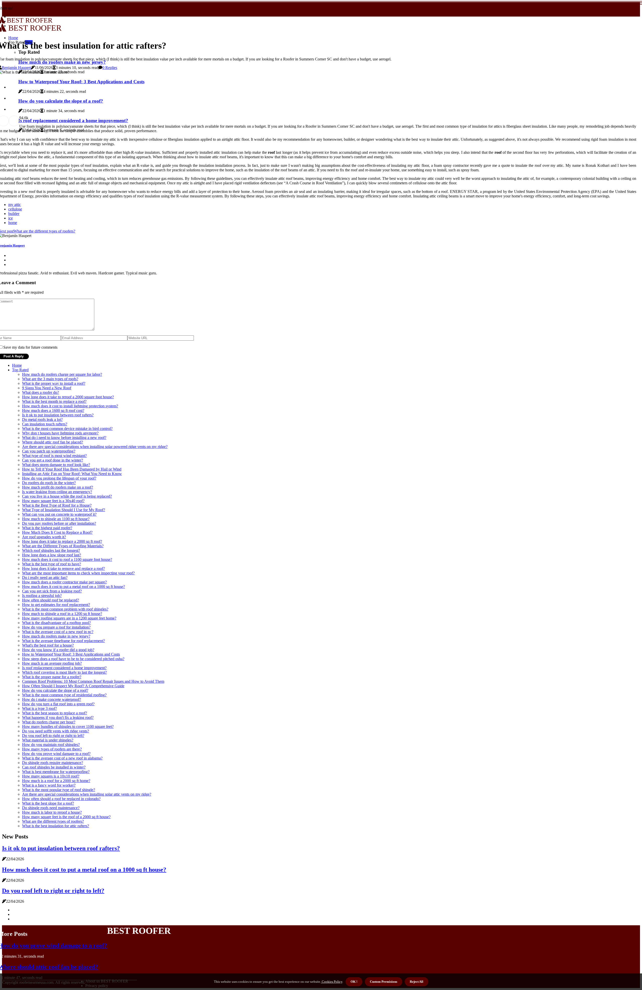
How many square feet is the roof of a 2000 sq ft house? (66, 817)
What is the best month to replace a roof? (54, 401)
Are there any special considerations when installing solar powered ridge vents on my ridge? (95, 446)
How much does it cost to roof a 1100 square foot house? (67, 559)
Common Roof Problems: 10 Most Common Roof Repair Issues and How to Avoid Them (93, 681)
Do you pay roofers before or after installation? (59, 523)
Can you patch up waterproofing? (48, 451)
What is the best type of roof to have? (51, 564)
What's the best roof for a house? (48, 645)
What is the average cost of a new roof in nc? (57, 632)
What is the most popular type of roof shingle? (58, 790)
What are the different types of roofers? (53, 821)
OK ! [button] (354, 981)
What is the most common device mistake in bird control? (67, 428)
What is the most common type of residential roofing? (64, 695)
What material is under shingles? (47, 740)
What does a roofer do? (40, 392)
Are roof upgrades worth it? (44, 537)
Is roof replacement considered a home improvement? (64, 668)
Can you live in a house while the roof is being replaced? (67, 496)
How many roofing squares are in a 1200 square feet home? (69, 618)
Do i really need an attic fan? (44, 577)
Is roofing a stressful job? (42, 595)
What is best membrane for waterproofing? (56, 772)
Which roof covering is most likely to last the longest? (64, 672)
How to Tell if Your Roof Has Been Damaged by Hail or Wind (71, 469)
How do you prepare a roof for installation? (56, 627)
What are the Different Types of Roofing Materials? (63, 546)
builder (13, 213)
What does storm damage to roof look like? (56, 465)
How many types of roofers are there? (52, 749)
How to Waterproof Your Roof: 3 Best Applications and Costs (71, 654)
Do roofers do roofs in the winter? (49, 483)
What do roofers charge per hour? (48, 722)
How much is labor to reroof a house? (52, 812)
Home (17, 365)
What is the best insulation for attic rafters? (55, 826)
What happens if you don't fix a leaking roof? (58, 717)
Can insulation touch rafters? (44, 424)
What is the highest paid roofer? (47, 528)
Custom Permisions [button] (383, 981)
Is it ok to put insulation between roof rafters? (58, 415)
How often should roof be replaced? (50, 600)
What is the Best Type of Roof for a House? (57, 505)
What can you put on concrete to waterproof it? (59, 514)
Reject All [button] (416, 981)
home (12, 222)
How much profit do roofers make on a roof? (57, 487)
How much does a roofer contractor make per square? (64, 582)
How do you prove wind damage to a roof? (56, 753)
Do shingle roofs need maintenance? (50, 808)
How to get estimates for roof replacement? (56, 604)
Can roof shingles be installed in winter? (54, 767)
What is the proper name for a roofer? (51, 677)
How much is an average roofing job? (52, 663)
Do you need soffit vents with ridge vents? (55, 731)
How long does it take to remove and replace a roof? (63, 568)
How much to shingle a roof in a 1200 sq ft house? (62, 614)
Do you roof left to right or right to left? (53, 735)
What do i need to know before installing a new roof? (64, 437)
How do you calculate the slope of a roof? (55, 690)
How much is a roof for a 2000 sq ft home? (56, 781)
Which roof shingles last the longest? (51, 550)
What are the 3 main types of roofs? (50, 379)
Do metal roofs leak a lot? (42, 419)
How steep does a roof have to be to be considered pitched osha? (73, 659)
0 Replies (109, 67)
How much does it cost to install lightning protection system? (70, 406)
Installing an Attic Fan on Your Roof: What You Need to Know (72, 474)
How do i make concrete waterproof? (51, 699)
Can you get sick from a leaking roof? (52, 591)
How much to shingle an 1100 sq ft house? (56, 519)
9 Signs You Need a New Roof (46, 388)
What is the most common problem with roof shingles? (65, 609)
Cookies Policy (331, 981)
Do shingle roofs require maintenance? (52, 762)
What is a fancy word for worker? (48, 785)
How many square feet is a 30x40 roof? (53, 501)
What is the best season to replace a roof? (54, 713)
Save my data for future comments (30, 347)
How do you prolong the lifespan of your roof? (59, 478)
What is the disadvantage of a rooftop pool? (56, 623)
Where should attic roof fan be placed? (52, 442)
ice (10, 218)
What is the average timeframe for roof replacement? (63, 641)
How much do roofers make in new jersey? (56, 636)
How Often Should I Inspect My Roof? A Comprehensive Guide (73, 686)
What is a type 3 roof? (39, 708)
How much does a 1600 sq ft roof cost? (53, 410)
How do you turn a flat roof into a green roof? (58, 704)
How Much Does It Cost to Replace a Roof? (57, 532)
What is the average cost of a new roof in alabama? (62, 758)
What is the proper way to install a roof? (53, 383)
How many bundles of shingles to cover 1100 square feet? (68, 726)
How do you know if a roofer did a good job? (58, 650)
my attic (14, 204)
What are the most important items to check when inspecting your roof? (78, 573)
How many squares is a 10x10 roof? (50, 776)
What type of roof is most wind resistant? (54, 455)
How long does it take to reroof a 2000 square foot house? (68, 397)
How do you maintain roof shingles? (51, 744)
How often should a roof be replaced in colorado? (61, 799)
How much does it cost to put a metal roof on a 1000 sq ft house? (73, 586)
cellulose (15, 209)
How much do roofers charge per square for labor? (62, 374)
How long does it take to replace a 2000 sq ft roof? (62, 541)
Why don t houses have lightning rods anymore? (60, 433)
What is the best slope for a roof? (48, 803)
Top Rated (20, 370)
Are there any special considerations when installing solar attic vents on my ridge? (86, 794)
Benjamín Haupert (16, 67)
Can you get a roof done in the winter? (52, 460)
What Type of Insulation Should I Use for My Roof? (63, 510)
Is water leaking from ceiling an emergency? (57, 492)
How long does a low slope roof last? (51, 555)
